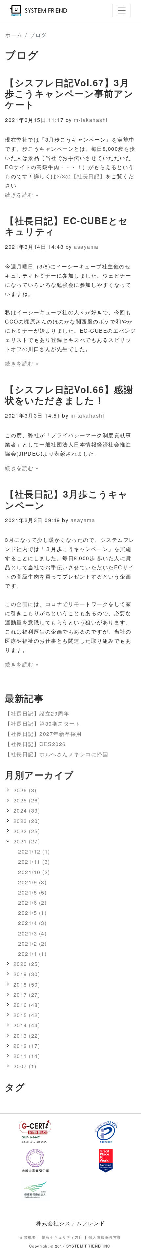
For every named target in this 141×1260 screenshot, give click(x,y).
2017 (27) (26, 994)
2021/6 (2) (32, 902)
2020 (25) (26, 964)
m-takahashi (91, 120)
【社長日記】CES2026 (35, 744)
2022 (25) (26, 831)
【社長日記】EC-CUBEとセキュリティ (66, 226)
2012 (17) (26, 1046)
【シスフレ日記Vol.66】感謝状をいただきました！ (69, 395)
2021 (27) (26, 841)
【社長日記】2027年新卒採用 (43, 734)
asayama (86, 246)
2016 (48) (26, 1005)
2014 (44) (26, 1025)
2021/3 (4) (32, 933)
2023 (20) (26, 821)
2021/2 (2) (32, 943)
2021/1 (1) (32, 953)
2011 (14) (26, 1056)
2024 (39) (26, 810)
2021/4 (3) (32, 923)
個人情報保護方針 (105, 1237)
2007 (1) (25, 1066)
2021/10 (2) (34, 872)
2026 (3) (25, 790)
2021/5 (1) (32, 912)
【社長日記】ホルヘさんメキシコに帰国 (56, 754)
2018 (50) (26, 984)
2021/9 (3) (32, 882)
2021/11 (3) (34, 861)
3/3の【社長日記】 (81, 176)
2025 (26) (26, 800)
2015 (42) (26, 1015)
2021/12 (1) (34, 851)
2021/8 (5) (32, 892)
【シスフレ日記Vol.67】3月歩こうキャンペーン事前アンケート (69, 93)
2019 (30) (26, 974)
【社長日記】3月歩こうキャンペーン (66, 499)
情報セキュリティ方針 (62, 1237)
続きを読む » (22, 194)
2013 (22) (26, 1035)
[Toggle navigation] (121, 10)
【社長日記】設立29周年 (37, 713)
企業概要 (28, 1237)
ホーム (14, 35)
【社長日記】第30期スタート (43, 723)
